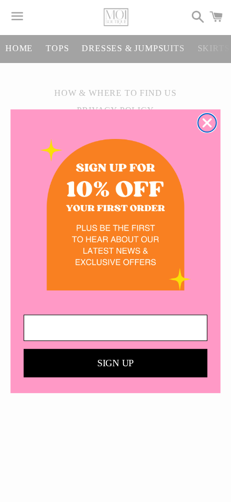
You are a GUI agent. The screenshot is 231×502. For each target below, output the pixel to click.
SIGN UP (115, 363)
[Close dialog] (207, 122)
